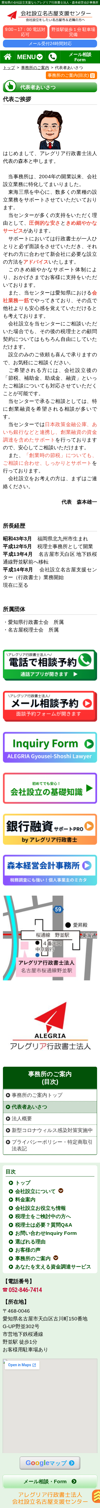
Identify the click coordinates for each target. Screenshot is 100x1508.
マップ (46, 1463)
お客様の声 (28, 1250)
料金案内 (25, 1199)
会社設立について (36, 1191)
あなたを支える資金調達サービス (53, 1267)
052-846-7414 (25, 1289)
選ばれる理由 (31, 1241)
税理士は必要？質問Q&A (44, 1225)
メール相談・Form (45, 1481)
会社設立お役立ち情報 (41, 1208)
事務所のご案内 (35, 67)
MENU (26, 57)
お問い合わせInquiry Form (46, 1233)
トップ (9, 67)
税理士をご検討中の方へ (43, 1216)
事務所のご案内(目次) (68, 75)
